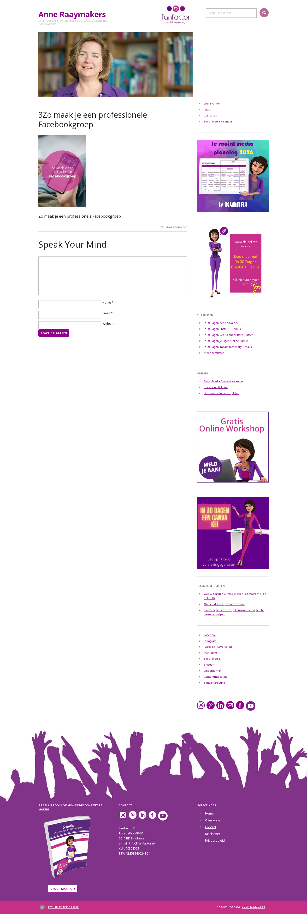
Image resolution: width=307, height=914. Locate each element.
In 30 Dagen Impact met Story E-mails (228, 347)
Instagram (210, 641)
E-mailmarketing (214, 682)
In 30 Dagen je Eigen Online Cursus (226, 341)
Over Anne (213, 820)
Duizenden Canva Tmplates (221, 393)
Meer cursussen (214, 353)
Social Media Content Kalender (223, 381)
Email (106, 313)
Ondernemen (213, 670)
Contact (210, 827)
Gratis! (208, 109)
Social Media (212, 658)
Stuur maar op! (63, 889)
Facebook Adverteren (218, 646)
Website (108, 323)
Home (209, 813)
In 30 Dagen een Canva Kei (221, 323)
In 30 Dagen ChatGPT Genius (222, 329)
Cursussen (210, 115)
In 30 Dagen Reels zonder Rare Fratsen (229, 335)
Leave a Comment (176, 227)
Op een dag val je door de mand (224, 604)
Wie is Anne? (212, 103)
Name (106, 302)
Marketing (210, 652)
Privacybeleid (215, 840)
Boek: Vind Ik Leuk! (216, 387)
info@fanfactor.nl (142, 843)
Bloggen (209, 664)
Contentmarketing (215, 676)
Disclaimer (212, 834)
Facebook (210, 635)
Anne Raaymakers (74, 14)
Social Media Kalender (218, 121)
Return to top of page (63, 907)
